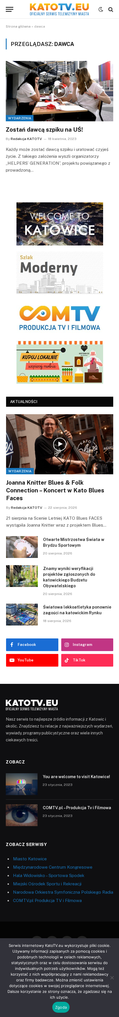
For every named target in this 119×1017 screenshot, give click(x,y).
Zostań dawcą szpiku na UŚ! (44, 129)
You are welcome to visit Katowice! (76, 776)
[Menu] (9, 9)
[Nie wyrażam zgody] (112, 977)
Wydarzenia (19, 118)
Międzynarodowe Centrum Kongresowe (52, 867)
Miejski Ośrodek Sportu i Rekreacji (47, 883)
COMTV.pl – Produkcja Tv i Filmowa (77, 807)
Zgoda (61, 1007)
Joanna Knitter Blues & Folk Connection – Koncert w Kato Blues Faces (55, 490)
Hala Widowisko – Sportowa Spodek (48, 875)
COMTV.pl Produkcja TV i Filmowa (47, 900)
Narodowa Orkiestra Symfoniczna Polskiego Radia (63, 892)
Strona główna (18, 26)
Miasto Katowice (30, 858)
